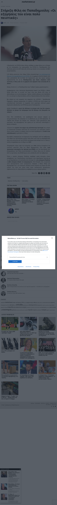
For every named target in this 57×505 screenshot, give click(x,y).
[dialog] (28, 252)
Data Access (28, 266)
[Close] (52, 238)
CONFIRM (15, 261)
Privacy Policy (36, 266)
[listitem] (28, 257)
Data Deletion (21, 266)
